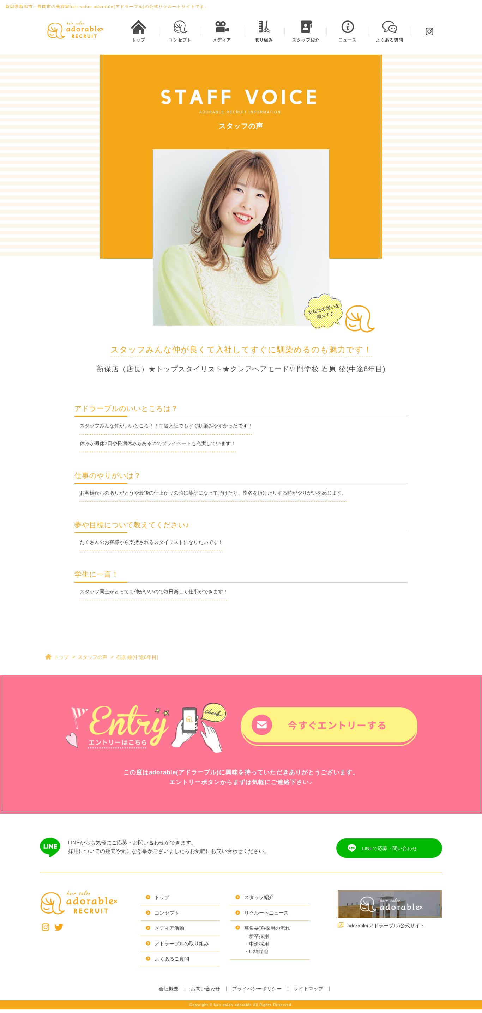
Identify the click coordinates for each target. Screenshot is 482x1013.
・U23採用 (256, 951)
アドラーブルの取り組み (182, 943)
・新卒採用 (256, 936)
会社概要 (169, 988)
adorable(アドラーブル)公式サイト (386, 925)
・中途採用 (256, 944)
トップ (61, 657)
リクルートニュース (266, 913)
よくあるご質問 (172, 959)
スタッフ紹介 (259, 897)
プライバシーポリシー (257, 988)
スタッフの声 (92, 657)
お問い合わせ (205, 988)
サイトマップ (308, 988)
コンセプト (167, 913)
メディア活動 (169, 928)
